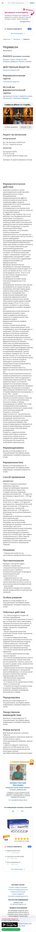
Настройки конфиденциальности (18, 896)
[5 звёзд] (27, 838)
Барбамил (25, 98)
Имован (6, 59)
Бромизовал (7, 96)
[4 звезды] (24, 838)
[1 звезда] (15, 838)
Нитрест (16, 96)
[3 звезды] (21, 838)
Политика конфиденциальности (18, 889)
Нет (22, 811)
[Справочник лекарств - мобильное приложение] (18, 171)
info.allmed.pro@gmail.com (18, 904)
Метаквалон (7, 98)
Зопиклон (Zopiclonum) (11, 70)
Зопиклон (19, 59)
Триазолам (17, 98)
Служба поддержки (18, 894)
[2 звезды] (18, 838)
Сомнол (12, 59)
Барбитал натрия (26, 96)
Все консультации (17, 33)
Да (13, 811)
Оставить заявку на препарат (18, 887)
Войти (32, 3)
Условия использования (18, 892)
